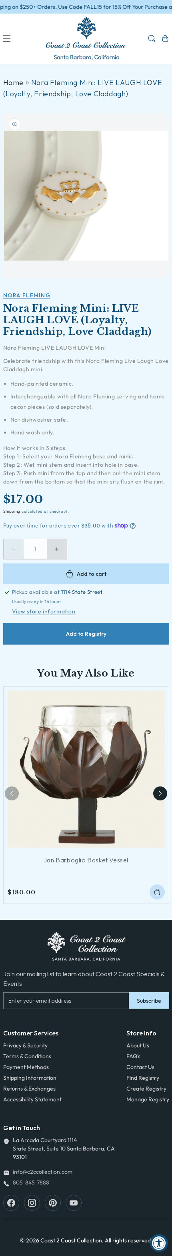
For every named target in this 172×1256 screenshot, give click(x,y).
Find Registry (142, 1077)
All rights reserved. (128, 1240)
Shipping (12, 511)
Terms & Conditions (27, 1056)
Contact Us (140, 1067)
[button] (7, 38)
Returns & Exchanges (29, 1088)
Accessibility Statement (32, 1099)
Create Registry (146, 1088)
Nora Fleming (27, 295)
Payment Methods (26, 1067)
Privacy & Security (25, 1045)
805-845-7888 (31, 1182)
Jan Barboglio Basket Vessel (86, 860)
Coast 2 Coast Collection (71, 1240)
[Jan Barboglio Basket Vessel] (86, 769)
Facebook (11, 1203)
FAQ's (133, 1056)
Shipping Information (29, 1077)
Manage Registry (147, 1099)
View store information (44, 611)
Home (13, 82)
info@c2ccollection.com (42, 1171)
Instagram (32, 1203)
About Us (137, 1045)
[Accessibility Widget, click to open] (159, 1243)
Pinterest (53, 1203)
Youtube (74, 1203)
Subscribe (149, 1000)
